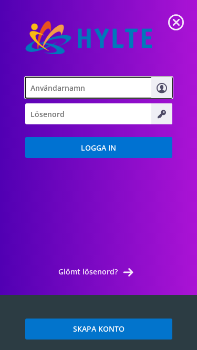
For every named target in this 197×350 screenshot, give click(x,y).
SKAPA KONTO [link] (99, 329)
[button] (98, 147)
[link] (175, 20)
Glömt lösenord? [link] (88, 272)
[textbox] (98, 87)
